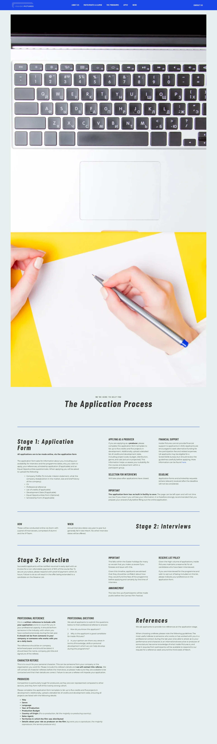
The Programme (112, 5)
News (135, 5)
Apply (125, 5)
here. (184, 462)
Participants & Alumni (93, 5)
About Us (75, 5)
